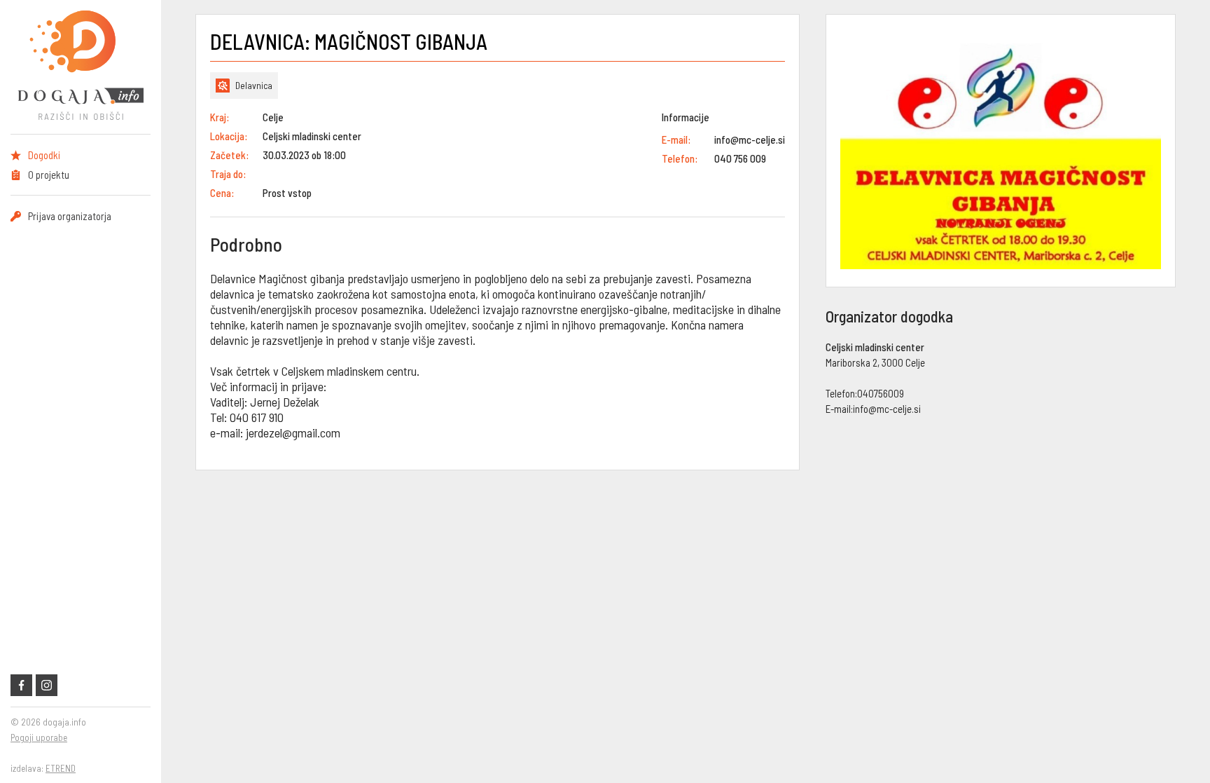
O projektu (48, 174)
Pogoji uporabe (39, 737)
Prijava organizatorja (69, 216)
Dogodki (44, 155)
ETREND (61, 768)
